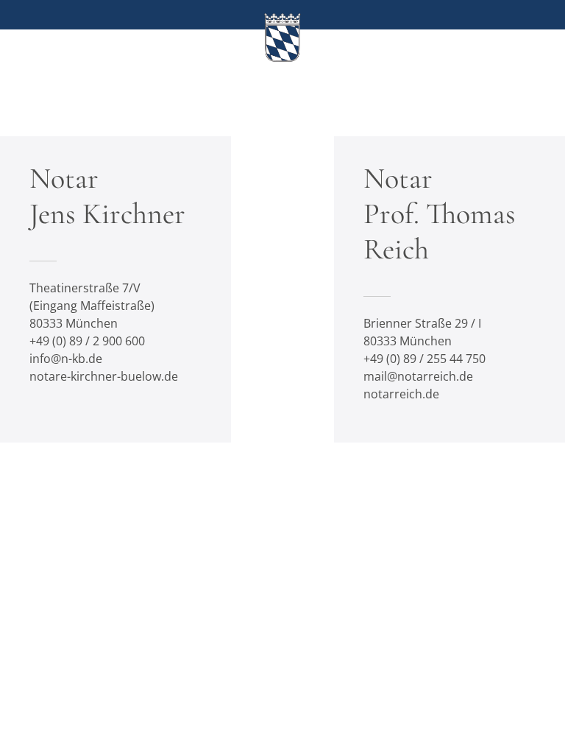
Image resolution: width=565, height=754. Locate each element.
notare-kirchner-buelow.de (103, 376)
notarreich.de (401, 394)
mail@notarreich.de (418, 376)
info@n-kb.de (65, 358)
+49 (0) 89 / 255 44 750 (424, 358)
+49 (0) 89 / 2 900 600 (87, 341)
